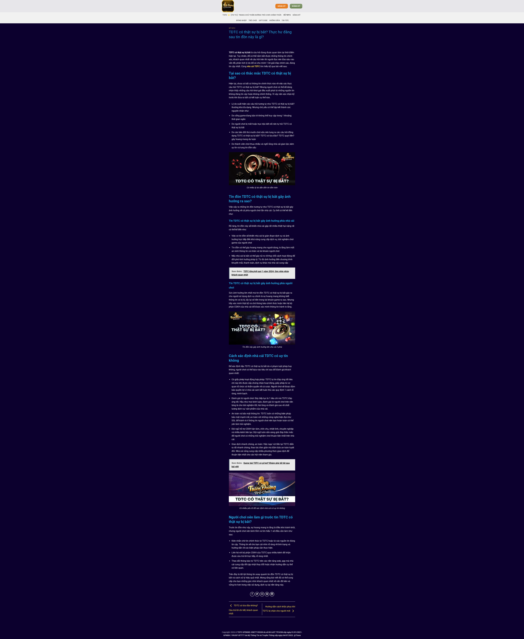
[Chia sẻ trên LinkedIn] (272, 594)
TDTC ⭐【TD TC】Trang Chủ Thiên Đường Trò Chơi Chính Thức (252, 15)
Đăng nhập (241, 20)
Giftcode (263, 20)
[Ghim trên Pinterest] (267, 594)
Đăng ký (296, 15)
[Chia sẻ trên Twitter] (257, 594)
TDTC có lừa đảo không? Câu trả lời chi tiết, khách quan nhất (243, 609)
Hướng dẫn (274, 20)
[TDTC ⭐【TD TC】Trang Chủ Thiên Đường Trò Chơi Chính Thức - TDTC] (235, 6)
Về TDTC (287, 15)
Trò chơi (253, 20)
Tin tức (285, 20)
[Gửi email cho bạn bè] (262, 594)
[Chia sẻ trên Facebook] (252, 594)
